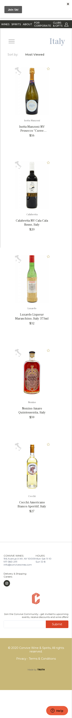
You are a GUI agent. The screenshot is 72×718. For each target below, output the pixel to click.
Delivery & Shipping (15, 573)
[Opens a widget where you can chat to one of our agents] (57, 711)
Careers (8, 576)
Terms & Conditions (42, 658)
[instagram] (15, 583)
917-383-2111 (10, 561)
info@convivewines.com (18, 564)
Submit (57, 624)
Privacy (21, 658)
